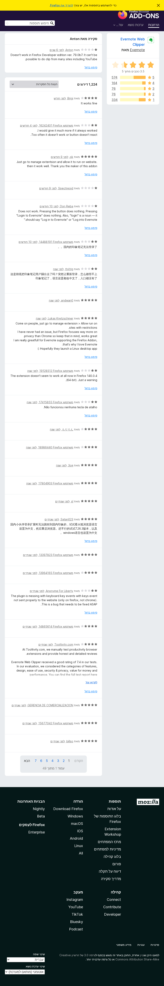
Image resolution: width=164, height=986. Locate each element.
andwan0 (67, 300)
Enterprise (36, 832)
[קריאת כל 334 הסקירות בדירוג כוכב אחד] (133, 99)
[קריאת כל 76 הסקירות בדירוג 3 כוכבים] (133, 88)
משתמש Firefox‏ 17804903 (55, 483)
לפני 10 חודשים (49, 206)
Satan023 (67, 519)
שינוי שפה (39, 954)
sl (72, 501)
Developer (112, 914)
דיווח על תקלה (110, 871)
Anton (69, 50)
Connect (114, 899)
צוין (142, 955)
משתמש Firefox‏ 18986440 (55, 447)
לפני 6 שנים (57, 50)
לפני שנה (58, 269)
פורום (116, 864)
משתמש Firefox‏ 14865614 (56, 626)
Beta (41, 816)
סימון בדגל (91, 67)
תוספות (115, 801)
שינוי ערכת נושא (35, 966)
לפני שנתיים (62, 501)
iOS (80, 831)
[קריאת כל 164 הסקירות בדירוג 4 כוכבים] (133, 83)
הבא (27, 761)
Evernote (137, 50)
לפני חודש (60, 98)
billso (69, 741)
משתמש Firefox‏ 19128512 (56, 370)
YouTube (75, 907)
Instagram (74, 899)
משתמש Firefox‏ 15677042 (55, 723)
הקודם (78, 761)
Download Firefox (68, 809)
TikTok (77, 914)
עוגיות (141, 944)
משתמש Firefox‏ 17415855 (56, 402)
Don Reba (66, 206)
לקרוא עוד (91, 682)
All (81, 853)
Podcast (76, 929)
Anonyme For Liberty (59, 591)
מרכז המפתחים (109, 842)
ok (71, 157)
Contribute (112, 907)
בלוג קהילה (112, 856)
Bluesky (76, 922)
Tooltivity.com (63, 644)
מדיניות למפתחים (107, 849)
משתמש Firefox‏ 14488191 (56, 242)
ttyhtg (69, 269)
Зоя (70, 465)
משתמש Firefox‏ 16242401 (56, 125)
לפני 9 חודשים (59, 157)
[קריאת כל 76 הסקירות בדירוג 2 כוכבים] (133, 94)
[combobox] (30, 23)
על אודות (114, 809)
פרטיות (155, 944)
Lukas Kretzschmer (60, 318)
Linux (78, 846)
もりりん (67, 429)
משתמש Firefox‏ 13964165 (56, 573)
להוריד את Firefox (61, 5)
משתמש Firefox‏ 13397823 (56, 555)
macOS (77, 823)
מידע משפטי (123, 944)
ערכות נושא (135, 25)
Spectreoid (65, 188)
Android (76, 838)
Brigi (70, 98)
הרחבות (153, 25)
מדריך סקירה (111, 879)
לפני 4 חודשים (28, 125)
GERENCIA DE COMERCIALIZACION (50, 705)
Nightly (39, 809)
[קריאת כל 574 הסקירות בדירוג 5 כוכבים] (133, 77)
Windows (75, 816)
